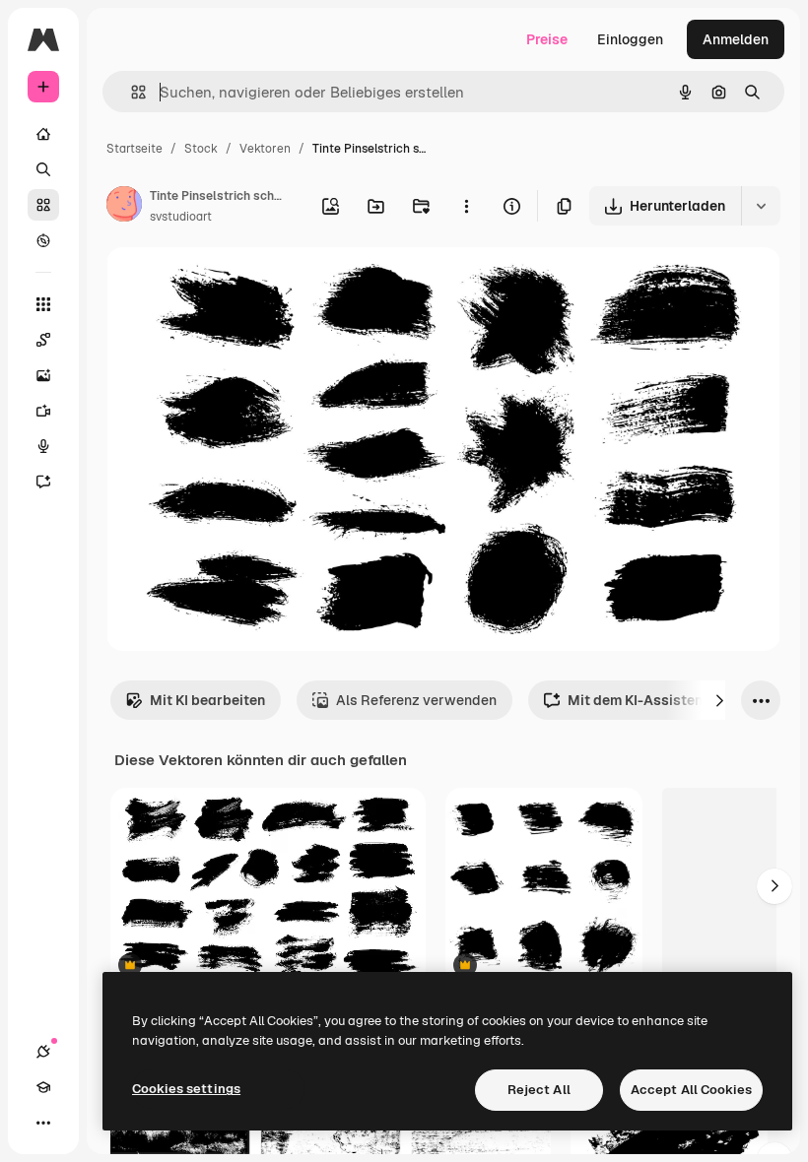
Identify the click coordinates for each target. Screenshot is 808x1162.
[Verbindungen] (43, 1051)
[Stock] (43, 205)
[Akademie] (43, 1087)
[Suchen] (43, 169)
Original (232, 285)
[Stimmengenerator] (43, 446)
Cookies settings (186, 1088)
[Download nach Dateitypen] (760, 206)
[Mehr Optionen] (466, 206)
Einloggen (630, 39)
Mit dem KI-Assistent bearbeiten (676, 700)
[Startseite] (43, 134)
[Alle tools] (43, 304)
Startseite (134, 149)
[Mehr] (43, 1122)
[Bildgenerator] (43, 375)
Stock (201, 149)
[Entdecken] (43, 240)
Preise (547, 39)
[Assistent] (43, 481)
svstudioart (181, 217)
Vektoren (265, 149)
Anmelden (736, 39)
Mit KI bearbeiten (207, 700)
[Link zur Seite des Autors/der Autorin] (124, 206)
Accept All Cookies (691, 1089)
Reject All (539, 1089)
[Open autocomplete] (130, 92)
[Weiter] (719, 700)
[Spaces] (43, 339)
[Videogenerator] (43, 410)
